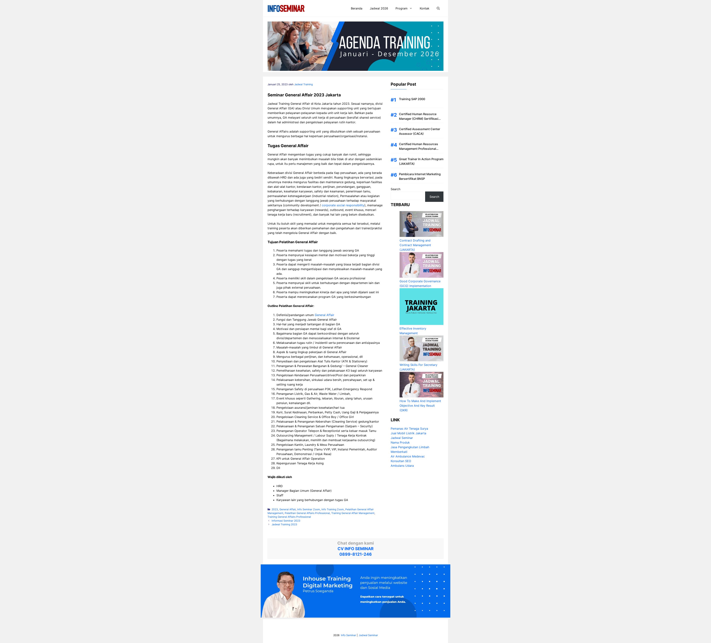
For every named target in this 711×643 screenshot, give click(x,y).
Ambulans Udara (402, 465)
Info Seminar (348, 635)
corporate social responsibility (343, 205)
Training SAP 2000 (412, 99)
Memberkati (399, 452)
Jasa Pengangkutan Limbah (410, 447)
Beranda (356, 8)
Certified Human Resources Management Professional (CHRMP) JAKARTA (418, 148)
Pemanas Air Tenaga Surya (409, 428)
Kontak (424, 8)
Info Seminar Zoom (308, 509)
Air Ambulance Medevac (408, 456)
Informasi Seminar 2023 (286, 520)
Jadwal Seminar (402, 438)
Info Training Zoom (332, 509)
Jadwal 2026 (379, 8)
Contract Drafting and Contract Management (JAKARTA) (415, 245)
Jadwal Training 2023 (284, 524)
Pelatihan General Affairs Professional (307, 513)
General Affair (324, 315)
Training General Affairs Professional (289, 516)
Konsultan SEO (401, 461)
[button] (438, 8)
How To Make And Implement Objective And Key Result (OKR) (420, 405)
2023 (275, 509)
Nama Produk (400, 442)
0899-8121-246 (355, 554)
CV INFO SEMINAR (355, 548)
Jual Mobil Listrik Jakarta (408, 433)
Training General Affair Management (352, 513)
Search (395, 189)
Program (401, 8)
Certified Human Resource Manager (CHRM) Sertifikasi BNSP (418, 118)
